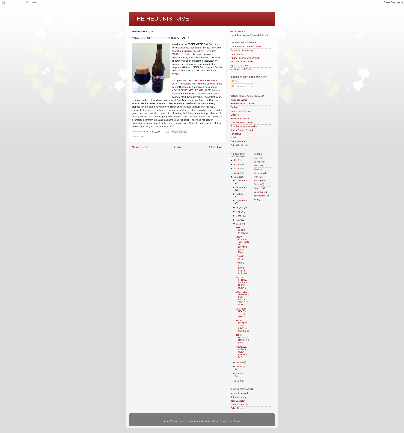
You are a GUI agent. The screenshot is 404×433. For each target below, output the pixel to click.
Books (257, 162)
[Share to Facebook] (182, 131)
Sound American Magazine (243, 126)
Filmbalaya (235, 134)
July (238, 211)
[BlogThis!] (176, 131)
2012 (237, 173)
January (240, 373)
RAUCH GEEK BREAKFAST (203, 80)
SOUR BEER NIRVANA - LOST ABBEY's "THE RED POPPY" (242, 298)
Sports (257, 188)
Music (257, 180)
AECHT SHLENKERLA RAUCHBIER (191, 90)
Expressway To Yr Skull (242, 103)
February (241, 366)
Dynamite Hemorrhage (241, 50)
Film (256, 165)
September (241, 200)
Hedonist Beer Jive (239, 404)
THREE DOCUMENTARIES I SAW (242, 339)
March (239, 362)
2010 (237, 381)
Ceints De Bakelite (239, 145)
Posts (237, 81)
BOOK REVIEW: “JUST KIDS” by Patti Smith (242, 325)
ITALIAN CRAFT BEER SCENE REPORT (241, 268)
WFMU (233, 137)
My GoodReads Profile (241, 61)
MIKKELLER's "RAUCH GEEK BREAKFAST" (242, 352)
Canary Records (238, 141)
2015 (237, 160)
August (240, 207)
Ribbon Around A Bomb (241, 130)
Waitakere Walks (238, 100)
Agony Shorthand (239, 393)
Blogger (237, 421)
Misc (256, 177)
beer (142, 136)
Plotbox (234, 107)
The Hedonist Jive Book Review (246, 46)
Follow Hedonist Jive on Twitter (245, 58)
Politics (257, 184)
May (238, 220)
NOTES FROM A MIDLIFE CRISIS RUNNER (241, 282)
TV (255, 199)
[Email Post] (167, 131)
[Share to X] (179, 131)
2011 (236, 177)
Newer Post (140, 147)
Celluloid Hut (236, 408)
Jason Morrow (212, 421)
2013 (237, 168)
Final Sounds (237, 54)
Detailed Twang (238, 397)
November (241, 187)
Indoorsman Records (240, 111)
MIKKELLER (178, 54)
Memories (259, 173)
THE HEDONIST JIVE (161, 18)
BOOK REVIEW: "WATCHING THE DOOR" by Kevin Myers (242, 244)
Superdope (259, 192)
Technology (259, 196)
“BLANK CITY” (240, 257)
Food (256, 169)
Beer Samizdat (237, 401)
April (238, 224)
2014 (237, 164)
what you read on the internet (195, 47)
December (241, 180)
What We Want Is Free (241, 122)
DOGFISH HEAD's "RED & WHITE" (241, 313)
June (239, 216)
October (240, 194)
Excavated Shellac (239, 118)
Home (178, 147)
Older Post (216, 147)
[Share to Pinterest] (185, 131)
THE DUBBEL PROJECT (242, 230)
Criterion (234, 115)
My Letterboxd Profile (241, 69)
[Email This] (173, 131)
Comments (240, 86)
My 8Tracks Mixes (239, 65)
